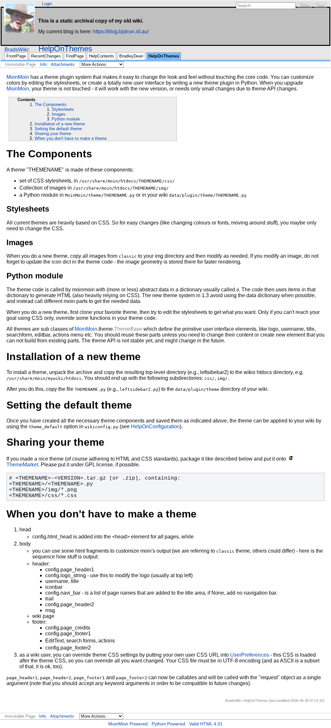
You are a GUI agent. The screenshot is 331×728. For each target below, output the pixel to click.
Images (59, 114)
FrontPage (16, 56)
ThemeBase (128, 329)
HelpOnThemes (65, 48)
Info (43, 64)
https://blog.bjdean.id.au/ (121, 31)
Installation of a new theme (60, 123)
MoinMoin (17, 77)
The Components (51, 104)
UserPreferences (249, 655)
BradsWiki (16, 49)
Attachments (63, 64)
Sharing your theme (53, 133)
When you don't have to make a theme (71, 138)
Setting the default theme (58, 128)
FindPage (75, 56)
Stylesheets (63, 109)
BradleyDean (131, 56)
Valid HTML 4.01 (206, 723)
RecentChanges (46, 56)
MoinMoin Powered (128, 723)
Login (47, 3)
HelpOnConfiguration (155, 426)
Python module (66, 119)
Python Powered (168, 723)
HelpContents (101, 56)
